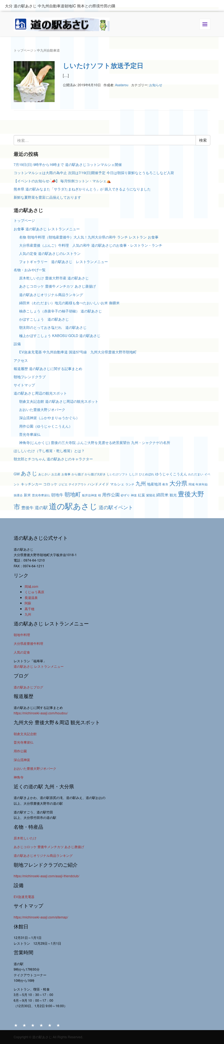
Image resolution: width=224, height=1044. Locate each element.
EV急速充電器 (24, 896)
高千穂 (29, 608)
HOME (16, 1025)
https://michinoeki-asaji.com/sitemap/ (41, 917)
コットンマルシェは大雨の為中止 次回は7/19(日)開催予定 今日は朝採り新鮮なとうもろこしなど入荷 (94, 172)
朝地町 (72, 494)
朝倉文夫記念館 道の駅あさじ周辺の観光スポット (58, 401)
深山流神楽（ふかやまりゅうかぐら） (49, 417)
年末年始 (202, 484)
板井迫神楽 (89, 495)
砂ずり (125, 495)
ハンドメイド (98, 484)
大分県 (178, 483)
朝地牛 (57, 494)
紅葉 (141, 494)
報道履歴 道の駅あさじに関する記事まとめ (48, 368)
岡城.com (31, 586)
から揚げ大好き (95, 474)
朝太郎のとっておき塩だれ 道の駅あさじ (53, 327)
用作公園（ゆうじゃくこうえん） (45, 426)
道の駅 (41, 507)
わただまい (195, 474)
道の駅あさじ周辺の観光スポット (40, 393)
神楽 (134, 495)
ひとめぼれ (146, 474)
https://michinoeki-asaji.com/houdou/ (41, 713)
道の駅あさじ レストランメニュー (39, 666)
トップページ (23, 50)
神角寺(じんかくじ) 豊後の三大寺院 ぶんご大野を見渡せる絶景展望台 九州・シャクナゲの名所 (94, 442)
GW (17, 473)
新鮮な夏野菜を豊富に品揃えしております (47, 197)
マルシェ (117, 484)
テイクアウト (78, 484)
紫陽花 (150, 495)
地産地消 (154, 484)
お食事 (65, 474)
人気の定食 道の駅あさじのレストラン (50, 253)
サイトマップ (24, 384)
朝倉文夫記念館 (25, 733)
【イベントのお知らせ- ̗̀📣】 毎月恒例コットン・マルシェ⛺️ (62, 180)
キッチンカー (31, 484)
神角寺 (18, 777)
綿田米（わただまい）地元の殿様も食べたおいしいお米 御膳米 (69, 302)
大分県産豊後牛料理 (28, 643)
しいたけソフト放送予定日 (103, 65)
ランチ (129, 484)
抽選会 (18, 495)
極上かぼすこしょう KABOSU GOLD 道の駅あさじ (60, 335)
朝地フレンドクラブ (30, 376)
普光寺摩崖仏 (29, 434)
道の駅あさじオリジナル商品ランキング (51, 294)
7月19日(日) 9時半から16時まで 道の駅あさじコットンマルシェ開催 (68, 164)
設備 (17, 343)
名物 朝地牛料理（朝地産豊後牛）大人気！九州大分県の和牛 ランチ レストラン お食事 (88, 237)
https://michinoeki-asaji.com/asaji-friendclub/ (46, 875)
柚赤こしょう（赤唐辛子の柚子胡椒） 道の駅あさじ (60, 311)
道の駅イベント (116, 507)
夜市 (165, 484)
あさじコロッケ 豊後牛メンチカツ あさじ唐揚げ (57, 286)
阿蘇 (28, 603)
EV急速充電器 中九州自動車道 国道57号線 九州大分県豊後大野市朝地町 (78, 351)
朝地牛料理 (22, 634)
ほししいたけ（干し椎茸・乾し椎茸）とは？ (49, 450)
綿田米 (162, 494)
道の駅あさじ (73, 505)
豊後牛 (27, 507)
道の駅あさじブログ (28, 687)
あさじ (29, 473)
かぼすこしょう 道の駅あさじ (44, 319)
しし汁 (133, 474)
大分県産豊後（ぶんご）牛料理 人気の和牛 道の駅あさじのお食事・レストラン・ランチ (90, 245)
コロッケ (50, 484)
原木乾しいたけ (25, 838)
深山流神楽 (22, 759)
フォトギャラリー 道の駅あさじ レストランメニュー (65, 261)
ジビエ (62, 484)
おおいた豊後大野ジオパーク (42, 409)
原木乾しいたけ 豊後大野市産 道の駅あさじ (54, 278)
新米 (27, 494)
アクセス (21, 360)
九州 (140, 483)
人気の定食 (22, 652)
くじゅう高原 (34, 591)
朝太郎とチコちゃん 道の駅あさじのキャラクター (53, 458)
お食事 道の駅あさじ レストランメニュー (47, 228)
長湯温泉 (31, 597)
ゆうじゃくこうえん (171, 473)
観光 (173, 494)
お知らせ (155, 84)
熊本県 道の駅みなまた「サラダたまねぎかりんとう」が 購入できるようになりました (82, 189)
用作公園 (111, 494)
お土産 (55, 474)
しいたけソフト (117, 474)
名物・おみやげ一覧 (30, 269)
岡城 (191, 484)
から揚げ (78, 474)
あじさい (44, 474)
